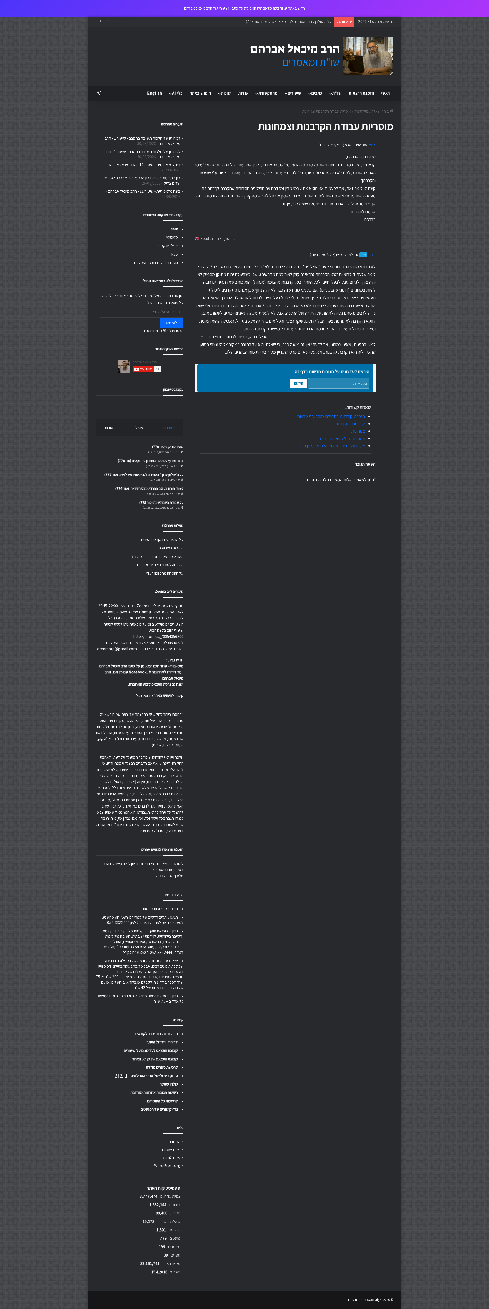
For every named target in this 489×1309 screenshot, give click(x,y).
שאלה (376, 111)
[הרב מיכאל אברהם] (317, 56)
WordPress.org (167, 1165)
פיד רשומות (171, 1149)
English (154, 93)
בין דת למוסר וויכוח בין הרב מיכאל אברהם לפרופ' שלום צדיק (142, 180)
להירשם (171, 322)
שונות (226, 93)
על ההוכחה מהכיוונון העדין (164, 573)
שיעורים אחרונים (172, 124)
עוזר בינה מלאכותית (272, 8)
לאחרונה (168, 427)
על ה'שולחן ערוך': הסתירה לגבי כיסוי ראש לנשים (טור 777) (143, 474)
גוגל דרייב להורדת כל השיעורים (155, 262)
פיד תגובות (171, 1157)
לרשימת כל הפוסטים (162, 1101)
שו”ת (337, 93)
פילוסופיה (361, 111)
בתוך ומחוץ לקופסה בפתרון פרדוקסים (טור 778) (150, 460)
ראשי (385, 93)
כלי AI (177, 93)
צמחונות (358, 431)
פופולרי (138, 427)
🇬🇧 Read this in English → (215, 238)
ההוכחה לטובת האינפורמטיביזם (160, 564)
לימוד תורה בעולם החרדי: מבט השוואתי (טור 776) (295, 21)
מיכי (373, 255)
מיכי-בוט (176, 666)
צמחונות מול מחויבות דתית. (342, 438)
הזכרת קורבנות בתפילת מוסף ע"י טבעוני (331, 416)
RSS (174, 254)
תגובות (109, 427)
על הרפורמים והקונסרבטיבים (162, 539)
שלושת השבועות (171, 548)
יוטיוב (174, 229)
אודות (243, 93)
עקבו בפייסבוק (173, 389)
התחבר (174, 1141)
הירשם (298, 383)
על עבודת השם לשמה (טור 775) (161, 502)
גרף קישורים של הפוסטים (159, 1109)
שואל (372, 145)
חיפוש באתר (200, 93)
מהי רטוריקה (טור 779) (167, 446)
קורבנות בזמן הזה (350, 424)
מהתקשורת (268, 93)
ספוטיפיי (172, 237)
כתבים (316, 93)
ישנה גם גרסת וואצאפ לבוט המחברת (156, 684)
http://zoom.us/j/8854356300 (158, 636)
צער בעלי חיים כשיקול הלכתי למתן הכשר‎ (330, 446)
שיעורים (294, 93)
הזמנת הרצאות (361, 93)
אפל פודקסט (168, 245)
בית (387, 111)
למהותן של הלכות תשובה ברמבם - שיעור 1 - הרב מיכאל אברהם (142, 140)
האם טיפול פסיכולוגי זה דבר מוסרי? (157, 556)
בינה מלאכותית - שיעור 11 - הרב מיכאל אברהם (144, 191)
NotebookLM (140, 672)
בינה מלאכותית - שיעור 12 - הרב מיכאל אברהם (144, 164)
